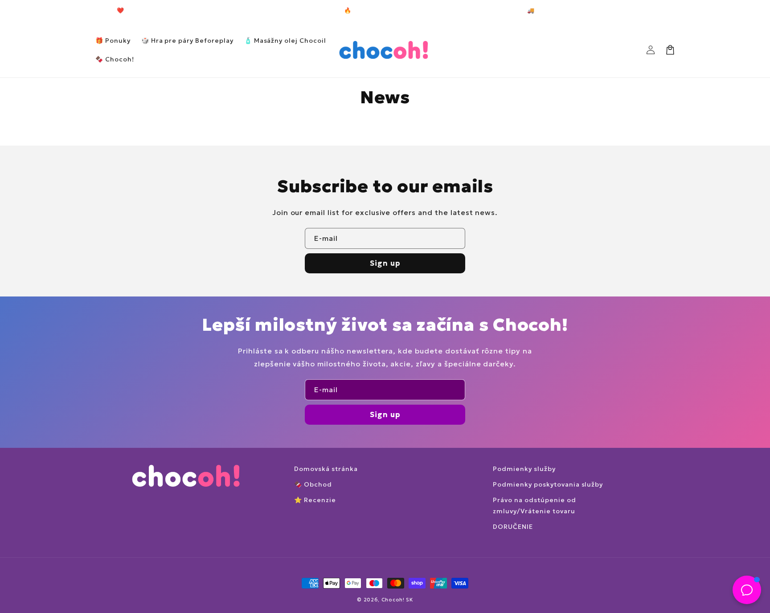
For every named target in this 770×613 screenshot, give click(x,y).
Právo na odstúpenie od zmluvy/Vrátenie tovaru (534, 505)
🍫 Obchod (313, 484)
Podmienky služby (524, 469)
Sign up (385, 263)
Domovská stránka (325, 469)
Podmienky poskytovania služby (548, 484)
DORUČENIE (513, 527)
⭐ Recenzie (315, 500)
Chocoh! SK (397, 600)
